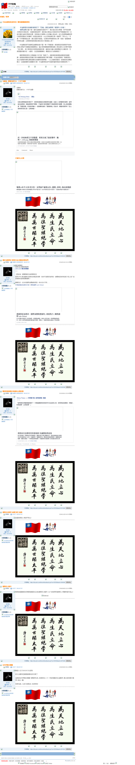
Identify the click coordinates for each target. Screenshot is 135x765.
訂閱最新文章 (32, 8)
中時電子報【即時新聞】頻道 (37, 398)
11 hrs (18, 400)
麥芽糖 (13, 6)
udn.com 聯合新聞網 (22, 268)
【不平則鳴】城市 (22, 10)
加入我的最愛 (24, 8)
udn (2, 10)
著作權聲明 (30, 761)
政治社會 (10, 10)
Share (31, 150)
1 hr (16, 271)
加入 (108, 763)
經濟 (7, 17)
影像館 (37, 13)
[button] (17, 154)
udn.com (73, 760)
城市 (5, 10)
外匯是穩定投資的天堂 (22, 285)
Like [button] (18, 150)
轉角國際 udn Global (37, 285)
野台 (33, 96)
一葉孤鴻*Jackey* (25, 6)
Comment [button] (24, 150)
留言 (5, 45)
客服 (42, 761)
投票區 (30, 13)
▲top (73, 757)
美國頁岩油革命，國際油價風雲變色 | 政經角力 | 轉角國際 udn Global (38, 315)
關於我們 (11, 761)
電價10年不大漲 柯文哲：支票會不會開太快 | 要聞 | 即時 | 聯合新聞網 (44, 187)
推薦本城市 (17, 8)
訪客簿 (60, 13)
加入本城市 (11, 8)
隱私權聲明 (37, 761)
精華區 (23, 13)
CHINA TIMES (33, 441)
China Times (21, 398)
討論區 (16, 13)
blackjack (36, 6)
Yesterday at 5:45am (23, 99)
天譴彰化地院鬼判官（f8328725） (21, 83)
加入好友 (9, 45)
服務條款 (23, 761)
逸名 (32, 6)
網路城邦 (72, 1)
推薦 (70, 24)
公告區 (53, 13)
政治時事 (15, 10)
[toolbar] (19, 154)
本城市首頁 (7, 13)
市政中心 (69, 13)
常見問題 (17, 761)
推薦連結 (45, 13)
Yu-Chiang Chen (23, 96)
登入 (104, 763)
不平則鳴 (12, 4)
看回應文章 (42, 19)
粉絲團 (22, 763)
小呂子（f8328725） (17, 514)
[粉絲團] (19, 763)
